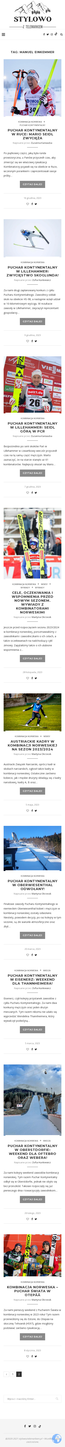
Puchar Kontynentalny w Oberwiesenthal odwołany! (32, 885)
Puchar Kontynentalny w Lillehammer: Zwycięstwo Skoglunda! (32, 271)
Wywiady (25, 587)
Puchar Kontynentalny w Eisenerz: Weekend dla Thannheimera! (32, 979)
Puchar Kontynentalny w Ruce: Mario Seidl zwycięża (32, 134)
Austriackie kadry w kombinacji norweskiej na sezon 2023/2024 (32, 745)
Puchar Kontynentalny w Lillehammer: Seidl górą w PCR (32, 427)
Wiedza (47, 970)
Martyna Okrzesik (41, 617)
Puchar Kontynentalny (32, 125)
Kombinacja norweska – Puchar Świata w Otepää (32, 1291)
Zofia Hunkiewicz (41, 280)
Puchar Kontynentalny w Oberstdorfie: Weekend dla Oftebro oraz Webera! (32, 1152)
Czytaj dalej (32, 184)
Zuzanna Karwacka (41, 142)
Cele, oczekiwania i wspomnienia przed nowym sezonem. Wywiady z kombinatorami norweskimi (32, 602)
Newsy (44, 584)
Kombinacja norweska (30, 122)
